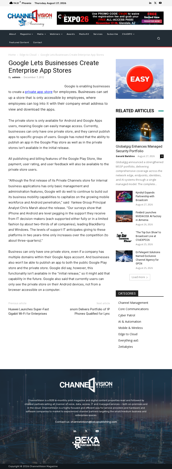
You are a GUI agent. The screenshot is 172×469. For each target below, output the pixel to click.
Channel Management (133, 303)
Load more (138, 277)
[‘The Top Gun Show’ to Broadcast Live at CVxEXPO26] (124, 236)
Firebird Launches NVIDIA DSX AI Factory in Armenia (148, 216)
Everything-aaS (128, 340)
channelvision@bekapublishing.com (94, 421)
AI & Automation (129, 321)
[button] (159, 38)
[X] (155, 3)
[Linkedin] (150, 3)
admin (16, 77)
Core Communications (133, 309)
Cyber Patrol (126, 315)
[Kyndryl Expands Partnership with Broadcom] (124, 196)
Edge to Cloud (28, 55)
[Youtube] (160, 3)
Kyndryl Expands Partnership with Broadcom (145, 196)
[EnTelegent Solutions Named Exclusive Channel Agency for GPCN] (124, 256)
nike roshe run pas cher (88, 323)
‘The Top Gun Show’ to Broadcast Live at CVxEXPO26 (148, 236)
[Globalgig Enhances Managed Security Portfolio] (140, 129)
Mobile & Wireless (130, 328)
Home (12, 55)
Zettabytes (125, 347)
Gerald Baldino (125, 156)
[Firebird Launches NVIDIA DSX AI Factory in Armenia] (124, 216)
